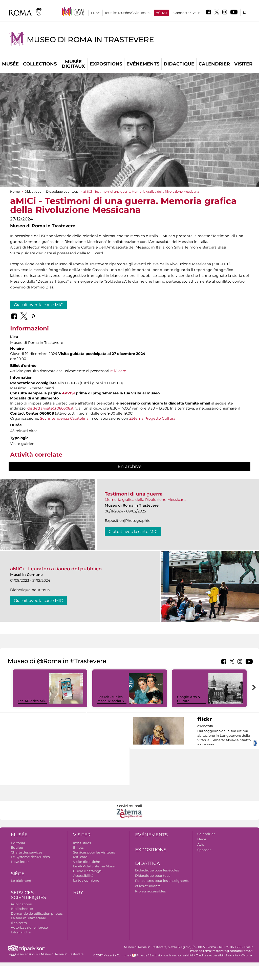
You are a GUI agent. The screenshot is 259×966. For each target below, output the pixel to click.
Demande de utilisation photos (36, 913)
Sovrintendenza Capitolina (64, 418)
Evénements (142, 64)
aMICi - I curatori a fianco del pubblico (56, 569)
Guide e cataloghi (87, 871)
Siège (18, 873)
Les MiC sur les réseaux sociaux (110, 699)
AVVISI (68, 393)
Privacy (141, 955)
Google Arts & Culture (188, 699)
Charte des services (26, 852)
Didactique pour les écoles (157, 870)
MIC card (80, 857)
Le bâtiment (21, 881)
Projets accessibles (150, 891)
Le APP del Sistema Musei (94, 866)
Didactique (179, 64)
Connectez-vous (187, 13)
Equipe (17, 847)
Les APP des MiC (32, 701)
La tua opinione (86, 880)
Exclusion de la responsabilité (171, 955)
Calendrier (214, 64)
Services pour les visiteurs (94, 852)
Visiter (243, 64)
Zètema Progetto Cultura (152, 418)
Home (15, 191)
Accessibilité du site (223, 955)
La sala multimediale (28, 918)
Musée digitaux (73, 64)
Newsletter (20, 862)
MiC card (118, 371)
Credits (201, 955)
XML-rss (247, 955)
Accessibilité (83, 875)
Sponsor (204, 850)
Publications (21, 904)
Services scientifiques (28, 895)
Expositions (106, 64)
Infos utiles (82, 843)
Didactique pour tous (62, 191)
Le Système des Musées (30, 857)
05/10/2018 (224, 736)
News (201, 839)
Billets (78, 847)
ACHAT (161, 13)
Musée (10, 64)
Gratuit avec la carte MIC (38, 304)
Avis (200, 844)
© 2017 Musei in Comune (111, 955)
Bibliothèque (22, 909)
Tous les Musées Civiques (125, 13)
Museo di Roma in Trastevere (90, 39)
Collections (40, 64)
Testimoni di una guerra (134, 494)
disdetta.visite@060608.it (50, 408)
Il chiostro (19, 923)
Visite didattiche (86, 862)
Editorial (18, 843)
